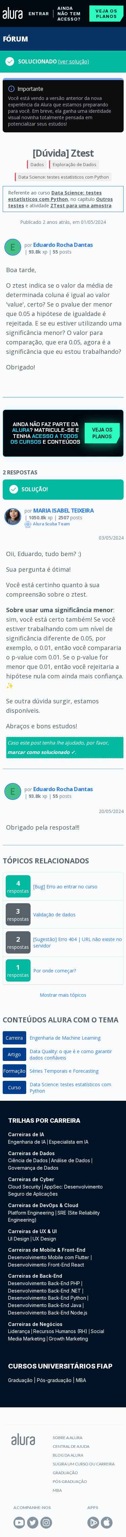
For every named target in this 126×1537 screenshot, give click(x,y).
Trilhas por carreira (44, 1120)
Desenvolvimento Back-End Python (47, 1298)
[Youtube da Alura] (19, 1523)
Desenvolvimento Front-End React (46, 1265)
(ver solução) (73, 61)
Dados (37, 164)
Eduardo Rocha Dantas (63, 245)
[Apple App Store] (107, 1523)
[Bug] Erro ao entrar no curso (65, 886)
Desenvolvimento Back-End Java (44, 1305)
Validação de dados (54, 914)
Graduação (20, 1380)
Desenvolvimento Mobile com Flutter (49, 1257)
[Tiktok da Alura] (60, 1523)
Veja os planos (106, 13)
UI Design (18, 1239)
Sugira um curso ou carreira (84, 1463)
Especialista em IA (68, 1142)
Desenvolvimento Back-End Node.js (47, 1312)
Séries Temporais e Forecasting (64, 1071)
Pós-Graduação (70, 1481)
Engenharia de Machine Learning (65, 1038)
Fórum (15, 39)
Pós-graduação (54, 1380)
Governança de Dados (33, 1168)
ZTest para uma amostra (81, 205)
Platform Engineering (31, 1213)
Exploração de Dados (74, 164)
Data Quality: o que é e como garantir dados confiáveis (71, 1054)
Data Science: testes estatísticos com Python (63, 177)
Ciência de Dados (28, 1160)
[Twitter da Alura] (33, 1523)
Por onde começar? (54, 970)
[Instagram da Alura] (46, 1523)
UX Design (44, 1239)
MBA (81, 1380)
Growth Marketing (68, 1338)
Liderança (19, 1331)
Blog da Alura (68, 1455)
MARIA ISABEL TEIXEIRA (63, 510)
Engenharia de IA (27, 1142)
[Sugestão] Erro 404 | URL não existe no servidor (77, 942)
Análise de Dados (70, 1160)
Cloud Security (24, 1187)
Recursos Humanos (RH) (60, 1331)
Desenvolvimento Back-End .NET (44, 1291)
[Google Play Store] (93, 1523)
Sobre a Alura (67, 1437)
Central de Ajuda (71, 1446)
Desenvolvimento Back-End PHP (44, 1283)
